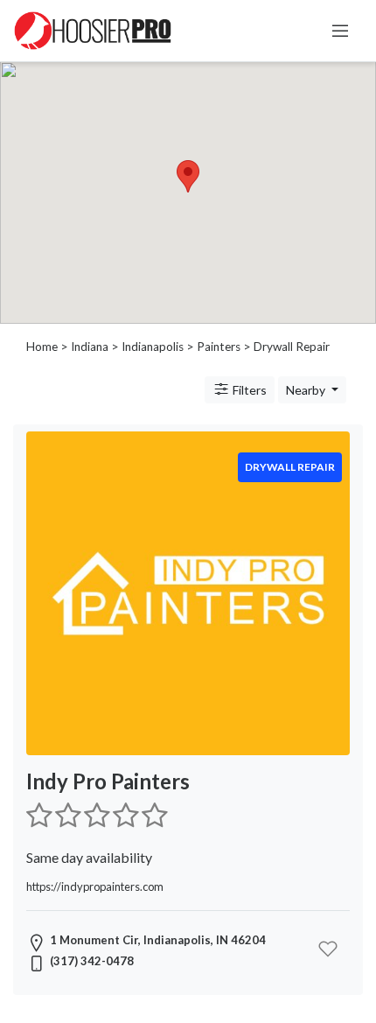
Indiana (89, 347)
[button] (188, 176)
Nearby (307, 389)
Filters (248, 389)
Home (42, 347)
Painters (218, 347)
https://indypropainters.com (95, 886)
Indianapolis (153, 347)
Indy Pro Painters (108, 781)
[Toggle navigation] (340, 31)
